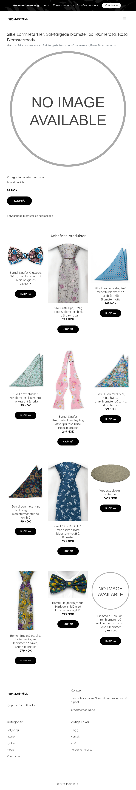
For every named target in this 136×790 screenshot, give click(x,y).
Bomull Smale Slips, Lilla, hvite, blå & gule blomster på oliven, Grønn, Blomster (25, 641)
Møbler (11, 749)
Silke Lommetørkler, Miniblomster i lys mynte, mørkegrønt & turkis (25, 397)
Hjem (10, 45)
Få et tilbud (111, 5)
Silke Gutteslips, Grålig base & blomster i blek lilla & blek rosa (68, 311)
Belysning (13, 730)
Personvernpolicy (81, 749)
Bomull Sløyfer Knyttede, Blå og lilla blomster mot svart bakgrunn (25, 276)
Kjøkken (12, 743)
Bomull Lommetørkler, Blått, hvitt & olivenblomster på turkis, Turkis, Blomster (110, 399)
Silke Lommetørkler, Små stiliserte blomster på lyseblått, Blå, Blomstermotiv (110, 294)
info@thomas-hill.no (83, 710)
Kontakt (75, 736)
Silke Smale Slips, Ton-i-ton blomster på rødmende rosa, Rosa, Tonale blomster (110, 621)
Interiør (27, 177)
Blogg (74, 730)
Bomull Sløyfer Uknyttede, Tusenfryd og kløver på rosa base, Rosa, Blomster (68, 422)
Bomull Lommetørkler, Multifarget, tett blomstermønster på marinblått (26, 512)
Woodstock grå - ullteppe (110, 492)
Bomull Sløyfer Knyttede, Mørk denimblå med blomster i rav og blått (68, 606)
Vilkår (74, 743)
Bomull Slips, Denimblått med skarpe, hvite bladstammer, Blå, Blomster (68, 531)
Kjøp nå (19, 200)
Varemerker (14, 756)
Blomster (38, 177)
